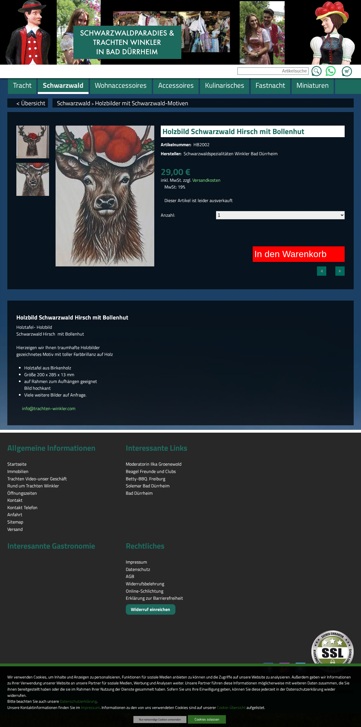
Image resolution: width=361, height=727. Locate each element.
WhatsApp (331, 69)
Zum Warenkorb (347, 68)
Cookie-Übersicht (231, 707)
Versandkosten (206, 180)
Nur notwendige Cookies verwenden (160, 719)
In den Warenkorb (290, 254)
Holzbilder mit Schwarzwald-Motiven (141, 103)
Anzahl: (168, 215)
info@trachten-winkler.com (47, 408)
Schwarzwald (73, 103)
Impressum (90, 707)
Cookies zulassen (207, 719)
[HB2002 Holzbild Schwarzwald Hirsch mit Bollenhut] (32, 142)
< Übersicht (30, 103)
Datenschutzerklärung (78, 701)
